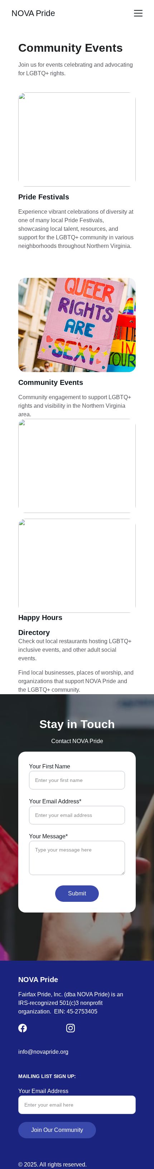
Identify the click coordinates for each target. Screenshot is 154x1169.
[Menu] (138, 13)
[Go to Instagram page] (70, 1028)
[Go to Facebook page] (22, 1028)
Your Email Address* (55, 801)
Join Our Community (57, 1130)
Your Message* (48, 836)
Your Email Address (43, 1091)
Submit (77, 893)
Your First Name (49, 766)
